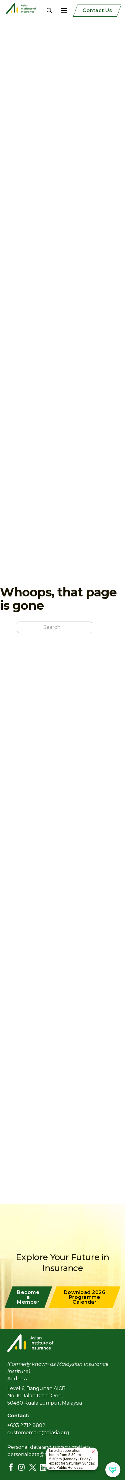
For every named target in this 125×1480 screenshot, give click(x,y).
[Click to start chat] (112, 1469)
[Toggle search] (45, 10)
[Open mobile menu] (64, 10)
